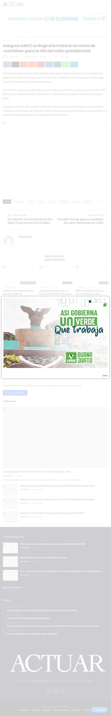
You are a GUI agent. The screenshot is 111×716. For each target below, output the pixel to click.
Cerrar (105, 375)
